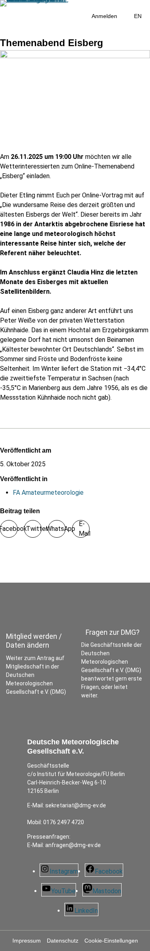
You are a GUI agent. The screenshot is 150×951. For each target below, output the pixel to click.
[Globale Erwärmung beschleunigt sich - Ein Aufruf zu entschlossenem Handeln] (2, 558)
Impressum (26, 940)
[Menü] (21, 30)
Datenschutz (62, 940)
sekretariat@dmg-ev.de (75, 805)
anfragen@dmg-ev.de (73, 845)
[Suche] (4, 30)
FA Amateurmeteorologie (48, 492)
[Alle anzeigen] (2, 568)
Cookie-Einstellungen (111, 940)
